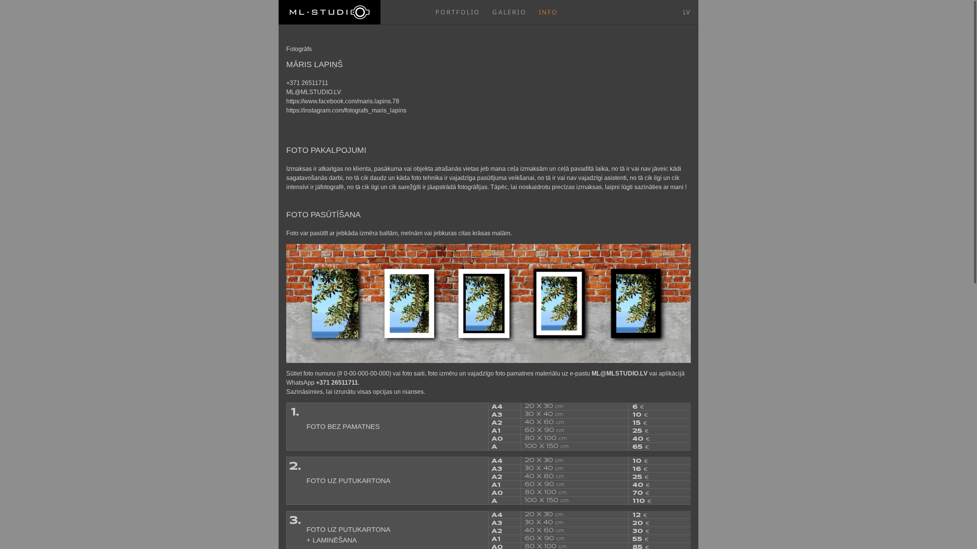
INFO (548, 12)
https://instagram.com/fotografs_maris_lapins (346, 110)
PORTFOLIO (457, 12)
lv (686, 12)
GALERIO (509, 12)
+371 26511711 (307, 83)
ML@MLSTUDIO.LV (313, 92)
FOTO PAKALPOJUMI (326, 150)
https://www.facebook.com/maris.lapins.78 (342, 101)
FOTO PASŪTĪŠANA (323, 214)
